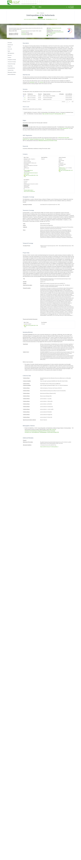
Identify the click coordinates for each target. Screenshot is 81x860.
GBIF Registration (11, 53)
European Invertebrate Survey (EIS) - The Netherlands (41, 139)
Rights (9, 51)
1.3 (24, 97)
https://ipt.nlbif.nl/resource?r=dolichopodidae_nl (49, 446)
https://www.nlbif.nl (62, 169)
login (72, 7)
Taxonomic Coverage (12, 61)
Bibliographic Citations (12, 72)
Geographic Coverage (12, 59)
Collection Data (10, 70)
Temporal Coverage (11, 63)
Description (10, 42)
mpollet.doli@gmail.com (28, 170)
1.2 (24, 99)
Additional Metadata (11, 74)
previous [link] (63, 101)
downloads (32, 82)
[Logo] (35, 2)
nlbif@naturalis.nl (62, 167)
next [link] (72, 101)
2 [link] (69, 101)
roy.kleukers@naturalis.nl (28, 190)
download (24, 30)
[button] (69, 7)
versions (41, 82)
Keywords (9, 55)
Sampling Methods (11, 68)
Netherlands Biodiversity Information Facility (48, 140)
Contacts (9, 57)
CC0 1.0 (51, 34)
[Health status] (67, 7)
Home (33, 6)
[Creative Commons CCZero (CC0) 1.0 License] (26, 125)
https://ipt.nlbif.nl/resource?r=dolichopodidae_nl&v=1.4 (53, 113)
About (40, 6)
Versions (9, 46)
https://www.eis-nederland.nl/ (29, 191)
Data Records (10, 44)
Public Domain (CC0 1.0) (65, 128)
